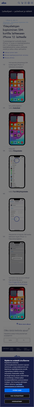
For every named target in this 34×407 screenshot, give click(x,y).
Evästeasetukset (17, 401)
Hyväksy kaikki (17, 390)
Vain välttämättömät (17, 396)
